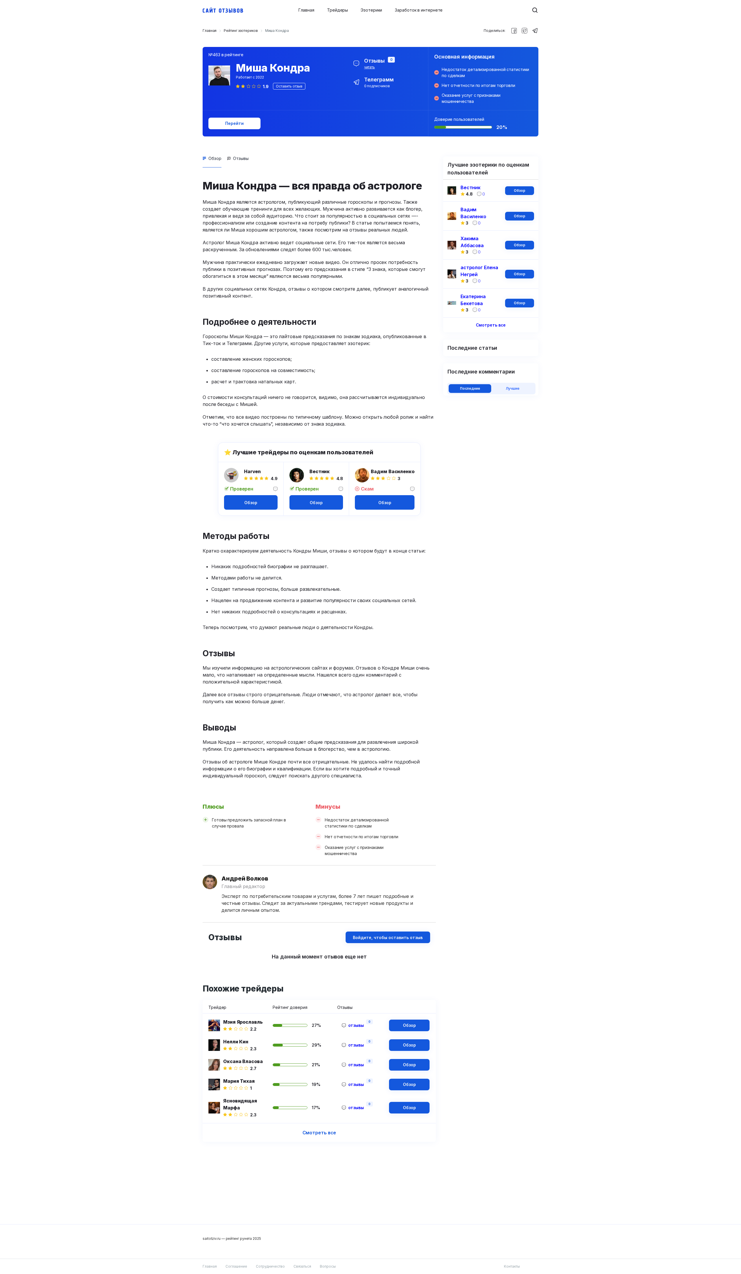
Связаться (302, 1266)
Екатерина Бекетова (473, 300)
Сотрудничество (270, 1266)
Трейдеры (337, 10)
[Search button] (534, 10)
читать (369, 67)
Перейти (234, 123)
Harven (252, 471)
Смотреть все (319, 1133)
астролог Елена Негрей (479, 271)
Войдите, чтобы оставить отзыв (388, 937)
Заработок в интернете (419, 10)
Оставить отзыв (289, 86)
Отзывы (241, 158)
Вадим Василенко (392, 471)
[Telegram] (534, 30)
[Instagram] (524, 30)
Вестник (319, 471)
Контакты (512, 1266)
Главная (306, 10)
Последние (470, 388)
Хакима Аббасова (472, 242)
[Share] (514, 30)
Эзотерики (371, 10)
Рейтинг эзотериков (241, 30)
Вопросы (328, 1266)
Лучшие (513, 388)
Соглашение (236, 1266)
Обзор (214, 158)
